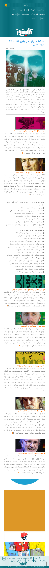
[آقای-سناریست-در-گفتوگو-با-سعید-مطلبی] (30, 445)
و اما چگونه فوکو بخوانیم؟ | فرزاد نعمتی (30, 219)
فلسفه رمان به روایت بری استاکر (32, 238)
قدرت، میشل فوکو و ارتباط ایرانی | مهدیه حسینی (29, 131)
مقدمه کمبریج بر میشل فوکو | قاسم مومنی (29, 269)
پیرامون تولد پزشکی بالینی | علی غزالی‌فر (29, 272)
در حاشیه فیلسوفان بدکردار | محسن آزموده (29, 221)
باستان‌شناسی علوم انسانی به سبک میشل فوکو (27, 258)
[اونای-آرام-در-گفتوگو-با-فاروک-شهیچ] (30, 318)
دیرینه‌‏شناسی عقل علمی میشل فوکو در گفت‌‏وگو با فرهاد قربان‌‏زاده (24, 204)
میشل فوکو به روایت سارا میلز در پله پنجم (29, 249)
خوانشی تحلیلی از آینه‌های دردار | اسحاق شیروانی (28, 289)
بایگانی (18, 560)
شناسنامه (6, 560)
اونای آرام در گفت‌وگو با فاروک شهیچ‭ (33, 326)
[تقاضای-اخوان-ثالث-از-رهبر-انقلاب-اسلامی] (30, 403)
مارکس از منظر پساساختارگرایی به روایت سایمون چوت (25, 241)
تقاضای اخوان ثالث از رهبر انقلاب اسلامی (31, 411)
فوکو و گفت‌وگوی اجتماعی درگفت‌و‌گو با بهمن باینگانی (25, 246)
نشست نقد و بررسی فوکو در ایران (31, 230)
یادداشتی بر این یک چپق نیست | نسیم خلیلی (27, 213)
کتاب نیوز (18, 567)
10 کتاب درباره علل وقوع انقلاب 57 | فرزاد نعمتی (25, 43)
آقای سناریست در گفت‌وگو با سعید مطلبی (31, 453)
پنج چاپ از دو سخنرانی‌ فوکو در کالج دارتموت (28, 233)
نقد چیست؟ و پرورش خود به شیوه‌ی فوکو (29, 266)
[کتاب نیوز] (23, 564)
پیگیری (12, 560)
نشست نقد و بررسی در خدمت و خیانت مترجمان (26, 210)
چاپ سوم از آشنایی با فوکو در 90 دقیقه (30, 252)
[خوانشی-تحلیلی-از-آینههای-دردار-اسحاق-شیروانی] (30, 281)
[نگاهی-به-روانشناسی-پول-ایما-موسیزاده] (30, 358)
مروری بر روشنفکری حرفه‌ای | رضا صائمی (29, 216)
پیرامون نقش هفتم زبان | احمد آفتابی (30, 208)
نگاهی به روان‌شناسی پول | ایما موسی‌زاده (31, 366)
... (38, 111)
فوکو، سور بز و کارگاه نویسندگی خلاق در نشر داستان (26, 260)
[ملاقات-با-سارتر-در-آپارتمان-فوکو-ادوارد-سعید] (30, 164)
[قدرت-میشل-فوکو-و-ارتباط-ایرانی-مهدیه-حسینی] (30, 123)
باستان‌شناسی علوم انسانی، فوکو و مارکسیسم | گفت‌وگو (25, 255)
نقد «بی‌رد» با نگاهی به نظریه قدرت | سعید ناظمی (26, 263)
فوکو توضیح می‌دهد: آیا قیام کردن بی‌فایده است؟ (26, 244)
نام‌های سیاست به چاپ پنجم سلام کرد (30, 235)
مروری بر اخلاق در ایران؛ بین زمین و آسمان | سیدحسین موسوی (24, 226)
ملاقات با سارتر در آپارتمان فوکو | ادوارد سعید (30, 172)
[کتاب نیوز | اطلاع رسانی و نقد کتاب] (24, 31)
